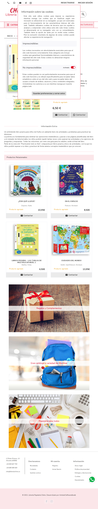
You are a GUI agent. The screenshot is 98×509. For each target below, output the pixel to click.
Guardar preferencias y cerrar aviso (49, 93)
